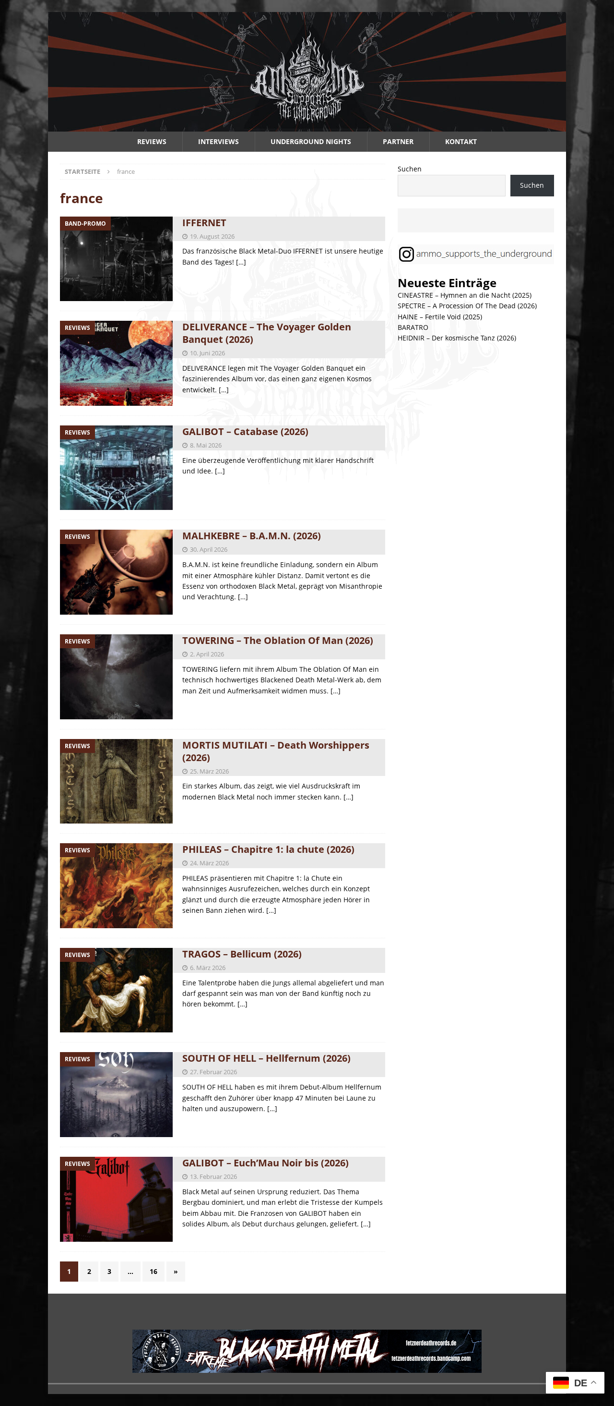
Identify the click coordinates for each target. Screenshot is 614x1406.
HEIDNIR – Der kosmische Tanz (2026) (457, 337)
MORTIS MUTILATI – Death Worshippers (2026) (275, 751)
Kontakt (461, 141)
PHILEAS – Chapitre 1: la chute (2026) (268, 849)
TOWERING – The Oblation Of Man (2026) (277, 640)
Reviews (151, 141)
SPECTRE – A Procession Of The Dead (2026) (467, 305)
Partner (398, 141)
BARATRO (413, 327)
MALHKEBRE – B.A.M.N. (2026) (251, 535)
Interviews (218, 141)
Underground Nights (311, 141)
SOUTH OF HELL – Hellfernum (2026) (266, 1058)
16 (153, 1271)
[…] (241, 262)
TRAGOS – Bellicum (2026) (242, 953)
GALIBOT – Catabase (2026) (245, 431)
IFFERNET (204, 222)
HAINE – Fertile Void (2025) (440, 316)
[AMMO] (307, 126)
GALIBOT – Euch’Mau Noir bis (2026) (265, 1162)
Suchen (410, 168)
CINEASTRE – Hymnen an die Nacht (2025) (464, 295)
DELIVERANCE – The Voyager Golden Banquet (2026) (266, 333)
